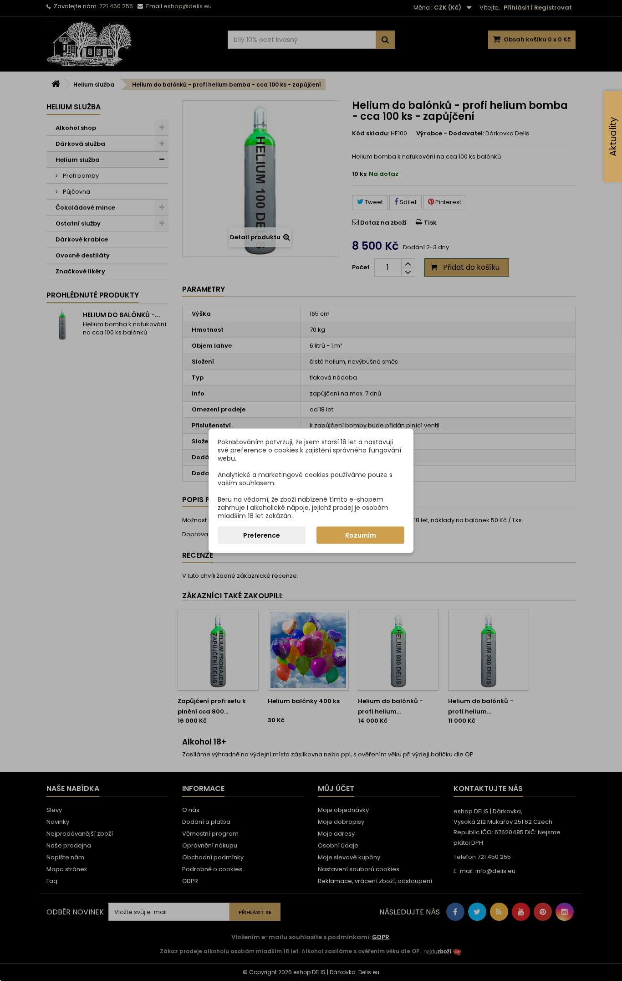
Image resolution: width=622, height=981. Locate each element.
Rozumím (360, 534)
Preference (261, 534)
